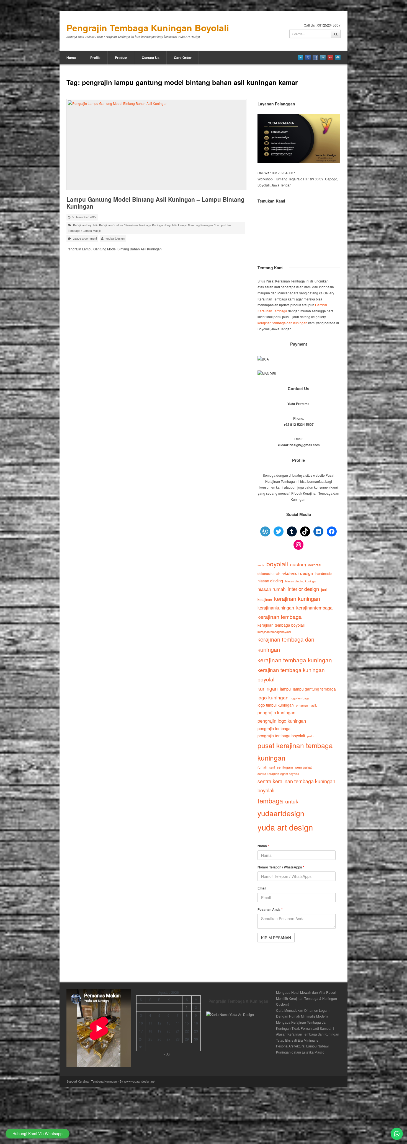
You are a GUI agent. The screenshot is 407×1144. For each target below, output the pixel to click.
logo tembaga (300, 698)
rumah (262, 767)
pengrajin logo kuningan (281, 720)
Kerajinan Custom (111, 225)
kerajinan (264, 599)
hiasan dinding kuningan (301, 581)
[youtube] (330, 57)
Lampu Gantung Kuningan (195, 225)
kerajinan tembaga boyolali (281, 625)
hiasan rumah (271, 588)
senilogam (285, 767)
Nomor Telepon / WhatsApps (280, 867)
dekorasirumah (268, 573)
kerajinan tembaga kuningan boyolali (291, 674)
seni (272, 767)
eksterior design (297, 573)
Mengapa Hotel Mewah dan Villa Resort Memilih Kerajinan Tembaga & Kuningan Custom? (306, 998)
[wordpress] (338, 57)
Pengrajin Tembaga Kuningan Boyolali (147, 28)
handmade (323, 573)
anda (260, 565)
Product (121, 57)
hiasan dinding (270, 580)
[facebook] (315, 57)
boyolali (277, 563)
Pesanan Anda (270, 909)
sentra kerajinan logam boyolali (278, 773)
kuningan (267, 688)
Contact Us (150, 57)
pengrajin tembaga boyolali (281, 735)
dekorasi (314, 564)
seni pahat (303, 767)
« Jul (167, 1054)
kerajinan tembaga (279, 616)
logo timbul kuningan (275, 705)
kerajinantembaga (314, 607)
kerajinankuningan (275, 607)
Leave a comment (85, 238)
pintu (310, 736)
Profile (95, 57)
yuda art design (285, 827)
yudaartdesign (115, 238)
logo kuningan (272, 697)
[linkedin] (323, 57)
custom (298, 564)
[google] (308, 57)
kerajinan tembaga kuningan (294, 660)
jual (324, 589)
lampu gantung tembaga (314, 689)
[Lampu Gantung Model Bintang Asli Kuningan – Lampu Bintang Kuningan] (156, 144)
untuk (291, 801)
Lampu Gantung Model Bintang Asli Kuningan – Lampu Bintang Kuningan (155, 202)
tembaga (270, 800)
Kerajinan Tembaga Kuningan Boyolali (150, 225)
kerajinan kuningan (297, 599)
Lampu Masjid (92, 230)
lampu (285, 689)
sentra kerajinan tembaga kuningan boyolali (296, 785)
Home (71, 57)
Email (261, 888)
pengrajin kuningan (276, 712)
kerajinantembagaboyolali (274, 631)
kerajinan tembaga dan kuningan (282, 322)
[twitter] (300, 57)
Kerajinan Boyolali (85, 225)
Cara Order (183, 57)
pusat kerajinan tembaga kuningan (295, 751)
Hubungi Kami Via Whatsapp (37, 1133)
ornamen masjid (306, 705)
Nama (263, 845)
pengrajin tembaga (273, 728)
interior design (303, 588)
